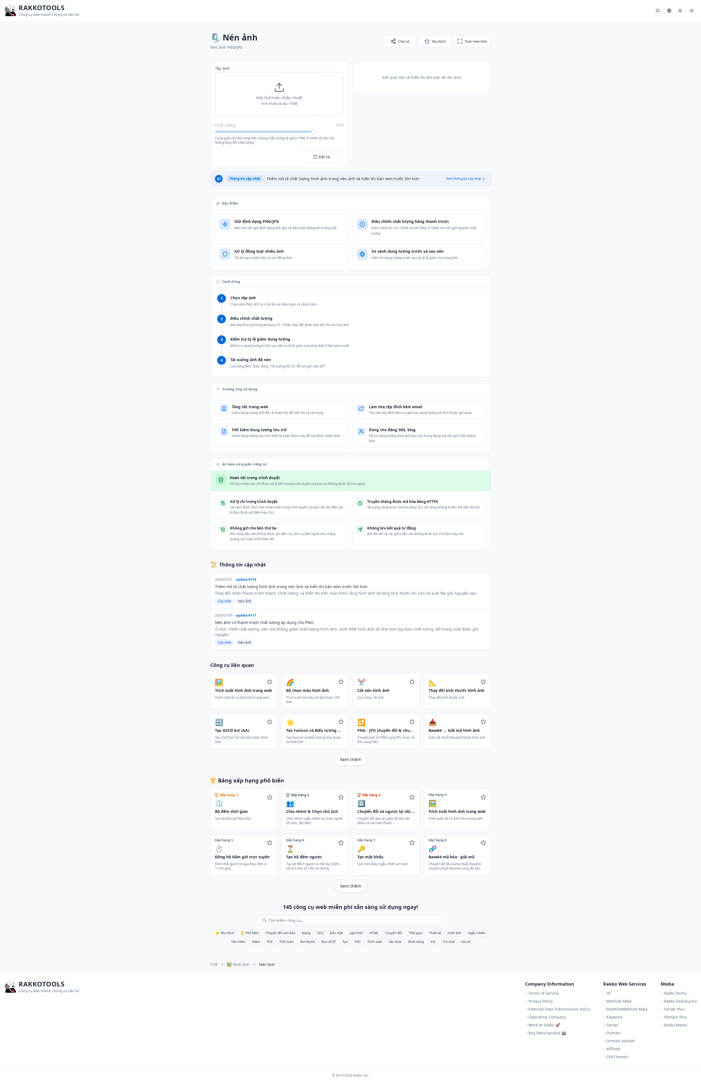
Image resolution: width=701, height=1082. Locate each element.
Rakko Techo (675, 993)
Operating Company (547, 1017)
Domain (614, 1032)
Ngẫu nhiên (476, 933)
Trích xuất (374, 941)
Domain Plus (675, 1017)
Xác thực (395, 941)
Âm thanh (307, 941)
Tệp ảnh (222, 68)
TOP (214, 964)
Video (256, 941)
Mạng (306, 933)
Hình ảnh (454, 933)
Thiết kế (435, 933)
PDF (270, 941)
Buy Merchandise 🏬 (547, 1032)
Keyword (614, 1017)
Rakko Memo (675, 1025)
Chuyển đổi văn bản (280, 933)
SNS (357, 941)
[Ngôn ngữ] (669, 10)
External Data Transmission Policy (559, 1009)
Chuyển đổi (393, 933)
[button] (279, 94)
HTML (373, 933)
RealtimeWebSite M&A (627, 1009)
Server (612, 1025)
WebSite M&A (619, 1001)
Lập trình (356, 933)
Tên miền (238, 941)
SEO (320, 933)
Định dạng (416, 941)
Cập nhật (224, 601)
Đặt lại (325, 156)
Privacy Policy (540, 1001)
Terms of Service (543, 993)
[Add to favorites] (270, 682)
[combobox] (354, 920)
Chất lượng (225, 125)
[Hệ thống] (680, 10)
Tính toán (286, 941)
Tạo (345, 941)
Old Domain (617, 1056)
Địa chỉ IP (328, 941)
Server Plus (674, 1009)
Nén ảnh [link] (267, 964)
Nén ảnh (244, 601)
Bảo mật (336, 933)
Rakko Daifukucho (680, 1001)
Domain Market (621, 1040)
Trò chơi (449, 941)
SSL (433, 941)
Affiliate (613, 1048)
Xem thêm (350, 759)
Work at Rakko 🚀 (544, 1025)
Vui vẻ (465, 941)
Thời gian (416, 933)
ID (609, 993)
